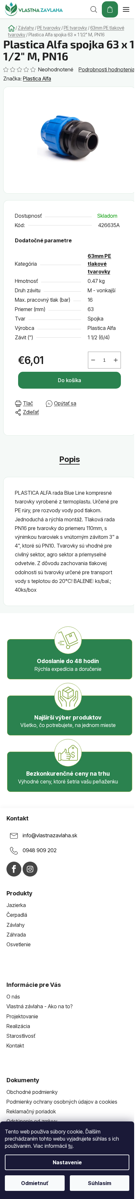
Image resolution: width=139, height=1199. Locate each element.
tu (70, 1146)
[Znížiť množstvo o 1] (93, 360)
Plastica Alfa (37, 78)
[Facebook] (13, 869)
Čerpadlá (16, 915)
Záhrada (16, 934)
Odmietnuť (34, 1183)
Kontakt (15, 1045)
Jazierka (16, 905)
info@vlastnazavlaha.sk (50, 835)
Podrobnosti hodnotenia (107, 69)
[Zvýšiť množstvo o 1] (116, 360)
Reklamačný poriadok (31, 1111)
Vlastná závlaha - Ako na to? (39, 1006)
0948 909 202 (40, 850)
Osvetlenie (18, 944)
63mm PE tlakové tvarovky (99, 264)
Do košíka (69, 380)
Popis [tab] (69, 459)
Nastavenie (67, 1162)
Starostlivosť (20, 1036)
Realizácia (18, 1026)
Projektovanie (22, 1016)
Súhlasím (99, 1183)
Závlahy (15, 925)
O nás (13, 996)
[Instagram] (30, 869)
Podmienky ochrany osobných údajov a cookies (61, 1101)
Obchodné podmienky (32, 1092)
